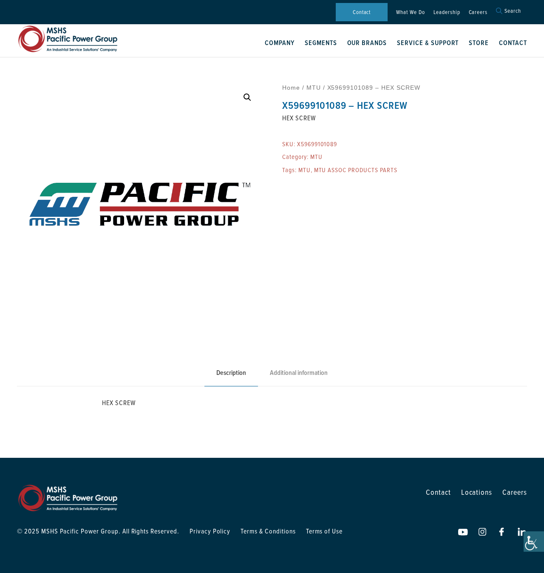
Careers (478, 12)
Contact (362, 12)
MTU (313, 87)
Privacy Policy (210, 531)
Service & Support (428, 43)
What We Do (410, 12)
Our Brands (367, 43)
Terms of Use (324, 531)
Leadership (447, 12)
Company (280, 43)
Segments (321, 43)
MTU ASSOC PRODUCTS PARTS (355, 169)
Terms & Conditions (268, 531)
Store (479, 43)
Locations (477, 492)
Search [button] (512, 11)
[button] (247, 97)
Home (291, 87)
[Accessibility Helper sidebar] (534, 541)
